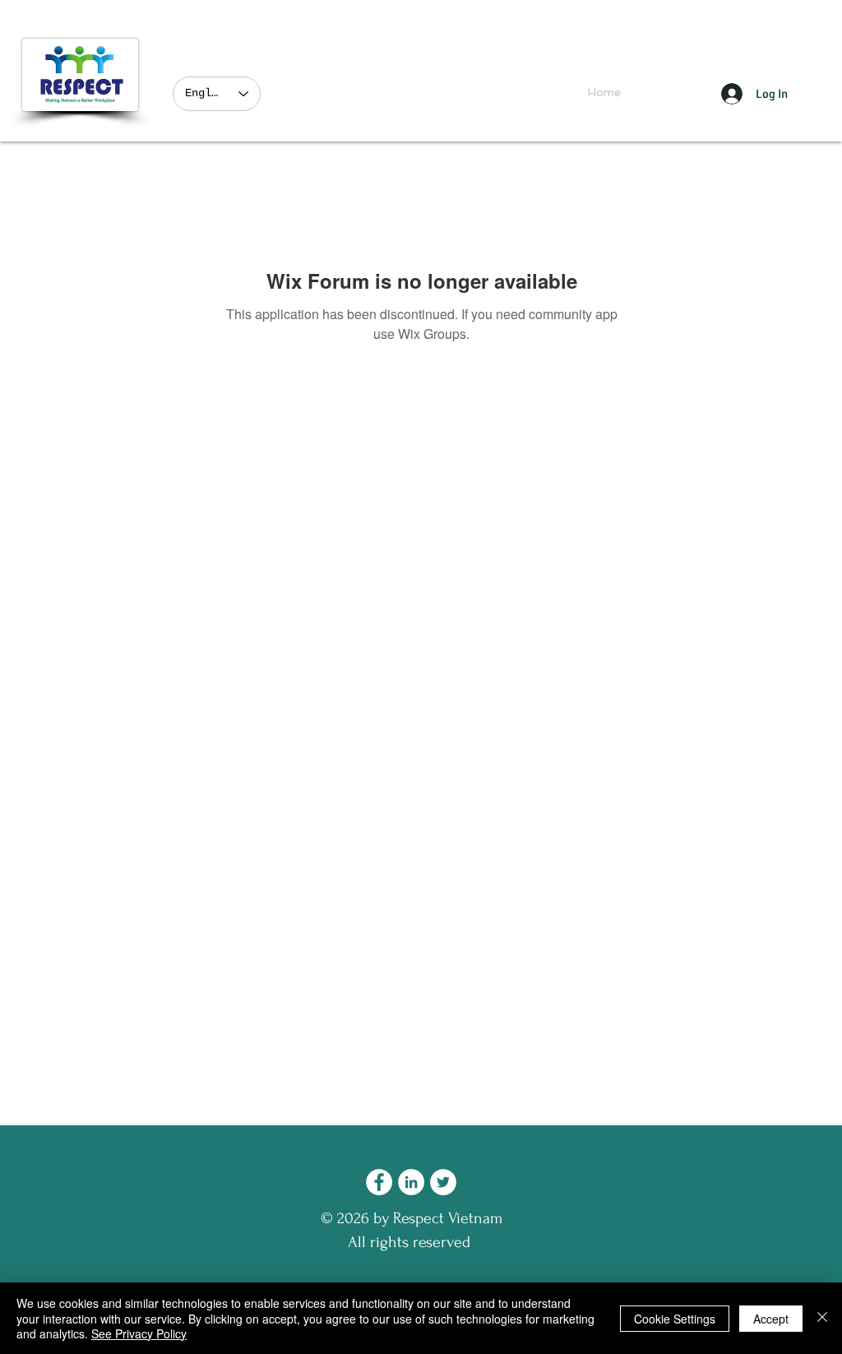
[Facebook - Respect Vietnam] (379, 1182)
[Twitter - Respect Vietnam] (443, 1182)
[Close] (822, 1318)
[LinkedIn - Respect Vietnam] (411, 1182)
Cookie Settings (674, 1318)
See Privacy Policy (139, 1333)
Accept (771, 1318)
